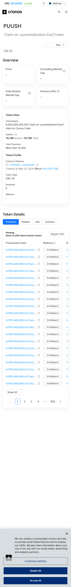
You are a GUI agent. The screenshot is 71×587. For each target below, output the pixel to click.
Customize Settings (35, 561)
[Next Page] (60, 401)
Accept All (35, 580)
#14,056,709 (49, 168)
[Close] (67, 533)
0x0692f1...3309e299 (21, 164)
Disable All (35, 570)
